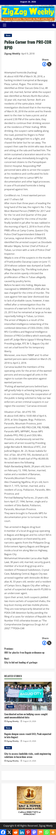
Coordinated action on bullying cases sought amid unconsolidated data (26, 715)
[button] (4, 25)
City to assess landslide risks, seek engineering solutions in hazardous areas (27, 755)
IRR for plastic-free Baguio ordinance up (24, 650)
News (8, 35)
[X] (49, 64)
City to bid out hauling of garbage (20, 660)
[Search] (53, 25)
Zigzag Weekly (12, 53)
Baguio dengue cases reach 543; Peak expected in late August (27, 735)
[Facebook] (44, 64)
